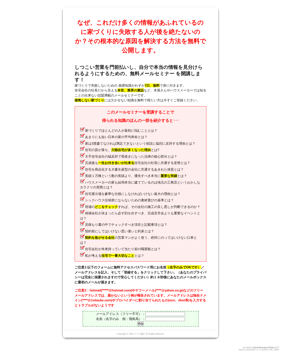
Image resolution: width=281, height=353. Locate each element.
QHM (276, 350)
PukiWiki (251, 350)
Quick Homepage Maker (264, 347)
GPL (271, 350)
